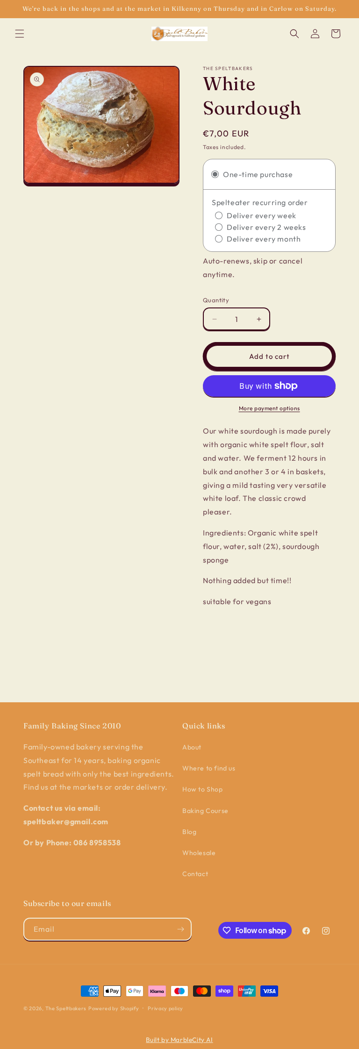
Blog (189, 832)
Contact (195, 874)
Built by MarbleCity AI (179, 1039)
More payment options (269, 408)
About (191, 747)
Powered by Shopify (113, 1008)
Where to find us (209, 768)
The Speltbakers (66, 1008)
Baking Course (205, 810)
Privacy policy (165, 1008)
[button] (19, 33)
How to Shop (202, 789)
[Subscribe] (180, 929)
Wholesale (198, 853)
